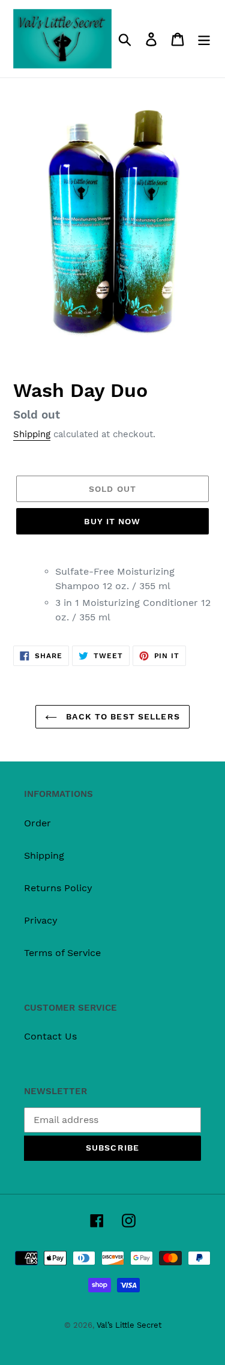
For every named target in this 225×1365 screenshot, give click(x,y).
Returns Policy (58, 888)
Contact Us (50, 1036)
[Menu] (204, 38)
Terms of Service (62, 952)
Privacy (41, 920)
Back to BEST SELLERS (121, 716)
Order (37, 823)
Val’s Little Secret (129, 1325)
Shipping (31, 434)
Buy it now (112, 521)
